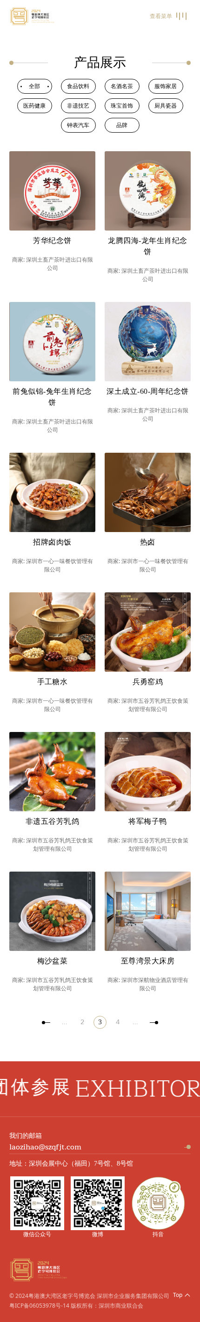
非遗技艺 (78, 105)
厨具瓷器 (165, 105)
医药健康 (34, 105)
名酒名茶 (122, 86)
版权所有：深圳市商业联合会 (107, 1305)
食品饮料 (78, 86)
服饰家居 (165, 86)
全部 (34, 86)
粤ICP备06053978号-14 (39, 1305)
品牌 (121, 125)
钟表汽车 (78, 125)
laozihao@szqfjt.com (45, 1147)
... (64, 1022)
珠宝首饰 (122, 105)
